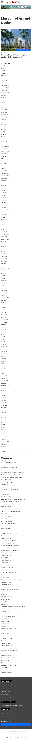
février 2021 (4, 227)
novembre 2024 (5, 117)
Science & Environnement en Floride (9, 650)
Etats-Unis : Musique (6, 518)
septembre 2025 (5, 92)
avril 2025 (3, 104)
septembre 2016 (5, 356)
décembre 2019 (4, 261)
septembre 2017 (5, 327)
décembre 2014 (4, 407)
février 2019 (4, 285)
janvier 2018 (4, 317)
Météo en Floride (5, 621)
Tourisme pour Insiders (6, 662)
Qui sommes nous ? (6, 694)
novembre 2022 (5, 175)
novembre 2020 (5, 234)
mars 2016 (3, 371)
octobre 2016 (4, 353)
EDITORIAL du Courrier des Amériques (10, 501)
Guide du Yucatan (5, 577)
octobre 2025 (4, 90)
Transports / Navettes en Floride (8, 665)
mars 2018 (3, 312)
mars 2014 (3, 429)
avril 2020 (3, 251)
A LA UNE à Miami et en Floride (8, 462)
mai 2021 (3, 219)
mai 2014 (3, 424)
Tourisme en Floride (5, 660)
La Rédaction (5, 52)
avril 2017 (3, 339)
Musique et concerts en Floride (8, 628)
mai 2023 (3, 161)
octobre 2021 (4, 207)
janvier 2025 (4, 112)
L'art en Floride (4, 604)
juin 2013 (3, 449)
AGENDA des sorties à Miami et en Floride (11, 474)
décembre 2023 (5, 144)
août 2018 (3, 300)
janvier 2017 (4, 346)
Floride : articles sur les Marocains (9, 540)
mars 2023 (3, 166)
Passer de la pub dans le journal (9, 697)
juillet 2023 (3, 156)
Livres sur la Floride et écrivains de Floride (11, 609)
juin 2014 (3, 422)
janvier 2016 (4, 375)
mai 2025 (3, 102)
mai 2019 (3, 278)
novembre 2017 (4, 322)
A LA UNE (3, 460)
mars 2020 (3, 253)
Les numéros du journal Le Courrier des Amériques (13, 606)
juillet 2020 (3, 244)
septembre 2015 (5, 385)
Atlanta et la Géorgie (6, 479)
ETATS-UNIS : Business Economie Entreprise (11, 509)
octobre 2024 (4, 119)
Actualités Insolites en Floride (8, 469)
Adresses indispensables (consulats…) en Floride (12, 472)
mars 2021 (3, 224)
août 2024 (3, 124)
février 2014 (4, 432)
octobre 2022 (4, 178)
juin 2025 (3, 100)
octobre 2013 (4, 439)
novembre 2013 (4, 436)
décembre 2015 (4, 378)
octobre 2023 (4, 148)
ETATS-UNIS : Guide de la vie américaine (10, 511)
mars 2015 (3, 400)
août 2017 (3, 329)
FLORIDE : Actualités (6, 538)
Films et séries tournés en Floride (9, 531)
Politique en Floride (5, 643)
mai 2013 (3, 451)
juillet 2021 (3, 214)
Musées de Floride (5, 623)
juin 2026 (3, 70)
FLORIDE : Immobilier (6, 555)
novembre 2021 (4, 205)
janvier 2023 (4, 170)
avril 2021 (3, 222)
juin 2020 (3, 246)
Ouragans (3, 635)
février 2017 (4, 344)
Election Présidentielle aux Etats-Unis (10, 504)
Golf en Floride (4, 570)
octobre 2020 (4, 236)
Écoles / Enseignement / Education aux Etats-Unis (13, 499)
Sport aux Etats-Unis (6, 655)
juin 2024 (3, 129)
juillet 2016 (3, 361)
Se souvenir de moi (6, 721)
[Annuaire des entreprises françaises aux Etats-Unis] (16, 7)
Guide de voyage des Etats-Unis (9, 688)
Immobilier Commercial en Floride (9, 592)
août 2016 (3, 358)
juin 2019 (3, 275)
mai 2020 (3, 249)
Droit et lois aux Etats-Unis (7, 496)
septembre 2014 (5, 415)
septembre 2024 (5, 122)
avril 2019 (3, 280)
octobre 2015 (4, 383)
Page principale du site (7, 684)
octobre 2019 (4, 266)
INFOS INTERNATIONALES (7, 596)
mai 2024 (3, 131)
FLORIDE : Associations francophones (10, 545)
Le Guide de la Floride (15, 734)
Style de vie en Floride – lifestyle (8, 657)
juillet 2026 (3, 68)
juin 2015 (3, 393)
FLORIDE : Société (5, 562)
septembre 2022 (5, 180)
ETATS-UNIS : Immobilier (6, 513)
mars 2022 (3, 195)
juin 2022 (3, 187)
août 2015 (3, 388)
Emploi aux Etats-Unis (6, 506)
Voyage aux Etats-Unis (6, 672)
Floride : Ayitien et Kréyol (7, 548)
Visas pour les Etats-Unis (7, 670)
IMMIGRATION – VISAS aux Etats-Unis (10, 589)
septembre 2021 (5, 209)
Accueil (4, 14)
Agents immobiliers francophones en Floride (11, 477)
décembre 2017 (4, 319)
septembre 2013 (5, 441)
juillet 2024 (3, 126)
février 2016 (4, 373)
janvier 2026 (4, 83)
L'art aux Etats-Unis (5, 601)
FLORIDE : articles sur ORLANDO (8, 543)
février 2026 (4, 80)
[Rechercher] (7, 2)
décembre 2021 (4, 202)
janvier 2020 (4, 258)
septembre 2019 (5, 268)
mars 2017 (3, 341)
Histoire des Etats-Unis (6, 584)
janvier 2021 (4, 229)
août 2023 (3, 153)
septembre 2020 (5, 239)
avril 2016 (3, 368)
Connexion (16, 725)
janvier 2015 (4, 405)
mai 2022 (3, 190)
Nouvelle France (5, 633)
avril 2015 (3, 397)
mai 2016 (3, 366)
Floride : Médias (5, 557)
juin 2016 (3, 363)
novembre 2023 (5, 146)
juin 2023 (3, 158)
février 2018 (4, 314)
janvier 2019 (4, 288)
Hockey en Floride (5, 587)
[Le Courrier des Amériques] (15, 2)
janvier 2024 (4, 141)
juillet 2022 (3, 185)
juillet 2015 (3, 390)
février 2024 (4, 139)
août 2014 (3, 417)
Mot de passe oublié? (25, 718)
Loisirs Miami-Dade (5, 618)
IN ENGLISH (4, 594)
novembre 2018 (4, 292)
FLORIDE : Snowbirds (6, 560)
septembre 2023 (5, 151)
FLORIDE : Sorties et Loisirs (7, 565)
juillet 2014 (3, 419)
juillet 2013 (3, 446)
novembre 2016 (4, 351)
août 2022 (3, 183)
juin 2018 (3, 305)
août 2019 (3, 270)
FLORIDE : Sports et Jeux (7, 567)
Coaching (3, 487)
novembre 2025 (5, 87)
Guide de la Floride (6, 691)
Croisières (3, 491)
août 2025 (3, 95)
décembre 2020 (5, 231)
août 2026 (3, 65)
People (2, 640)
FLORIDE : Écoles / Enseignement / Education (11, 552)
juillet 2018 (3, 302)
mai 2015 (3, 395)
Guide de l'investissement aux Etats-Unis (10, 574)
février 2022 (4, 197)
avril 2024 (3, 134)
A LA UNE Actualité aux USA (7, 465)
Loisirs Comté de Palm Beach (8, 616)
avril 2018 (3, 310)
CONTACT (24, 734)
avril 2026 (3, 75)
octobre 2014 (4, 412)
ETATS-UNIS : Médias (6, 516)
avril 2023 (3, 163)
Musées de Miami (5, 626)
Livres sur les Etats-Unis (7, 611)
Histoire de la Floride (6, 582)
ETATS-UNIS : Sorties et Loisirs (8, 523)
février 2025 (4, 109)
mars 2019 (3, 283)
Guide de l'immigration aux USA (8, 572)
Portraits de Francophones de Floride (10, 648)
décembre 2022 (5, 173)
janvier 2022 (4, 200)
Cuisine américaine (5, 494)
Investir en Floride (5, 599)
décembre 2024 (5, 114)
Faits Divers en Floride (6, 526)
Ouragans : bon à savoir (6, 638)
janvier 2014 (4, 434)
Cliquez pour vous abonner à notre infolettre (11, 705)
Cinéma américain (5, 484)
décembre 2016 (4, 349)
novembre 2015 (4, 380)
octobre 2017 (4, 324)
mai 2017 (3, 336)
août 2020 (3, 241)
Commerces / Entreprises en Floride (9, 489)
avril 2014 (3, 427)
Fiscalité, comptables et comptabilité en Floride (12, 535)
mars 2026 (3, 78)
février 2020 (4, 256)
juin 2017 (3, 334)
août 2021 (3, 212)
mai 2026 (3, 73)
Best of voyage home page (7, 482)
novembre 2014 (4, 410)
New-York (3, 631)
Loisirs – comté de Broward (7, 614)
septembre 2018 (5, 297)
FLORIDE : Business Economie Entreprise (10, 550)
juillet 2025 (3, 97)
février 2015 (4, 402)
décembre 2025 (5, 85)
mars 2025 (3, 107)
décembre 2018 (4, 290)
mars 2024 (3, 136)
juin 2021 (3, 217)
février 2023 (4, 168)
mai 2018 (3, 307)
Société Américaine (5, 653)
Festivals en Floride (5, 528)
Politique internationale (6, 645)
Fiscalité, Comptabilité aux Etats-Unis (10, 533)
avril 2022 (3, 192)
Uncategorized (4, 667)
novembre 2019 (4, 263)
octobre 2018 (4, 295)
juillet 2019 (3, 273)
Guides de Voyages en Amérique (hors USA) (11, 579)
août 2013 (3, 444)
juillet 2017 (3, 332)
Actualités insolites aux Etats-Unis (9, 467)
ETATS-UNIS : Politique (6, 521)
